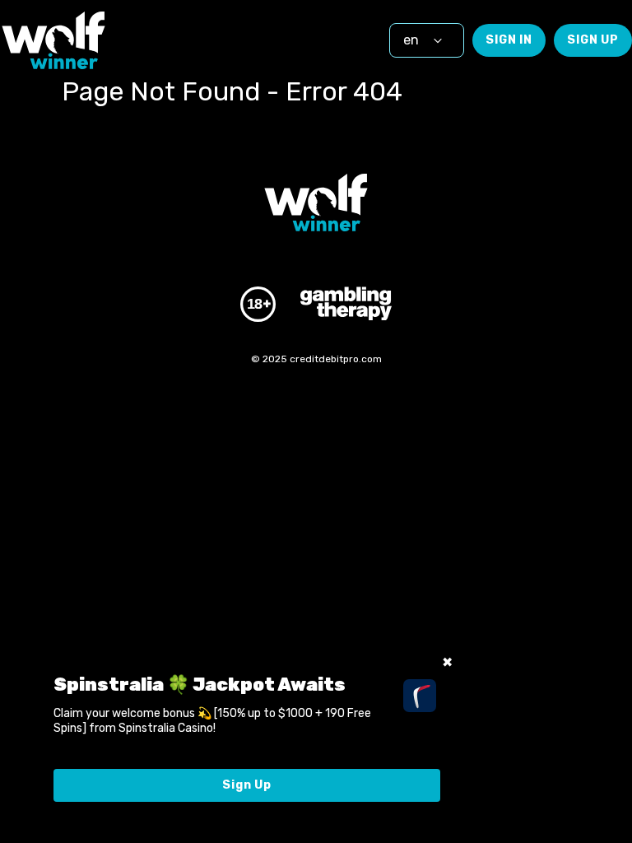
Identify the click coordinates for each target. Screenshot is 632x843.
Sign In (509, 40)
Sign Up (593, 40)
